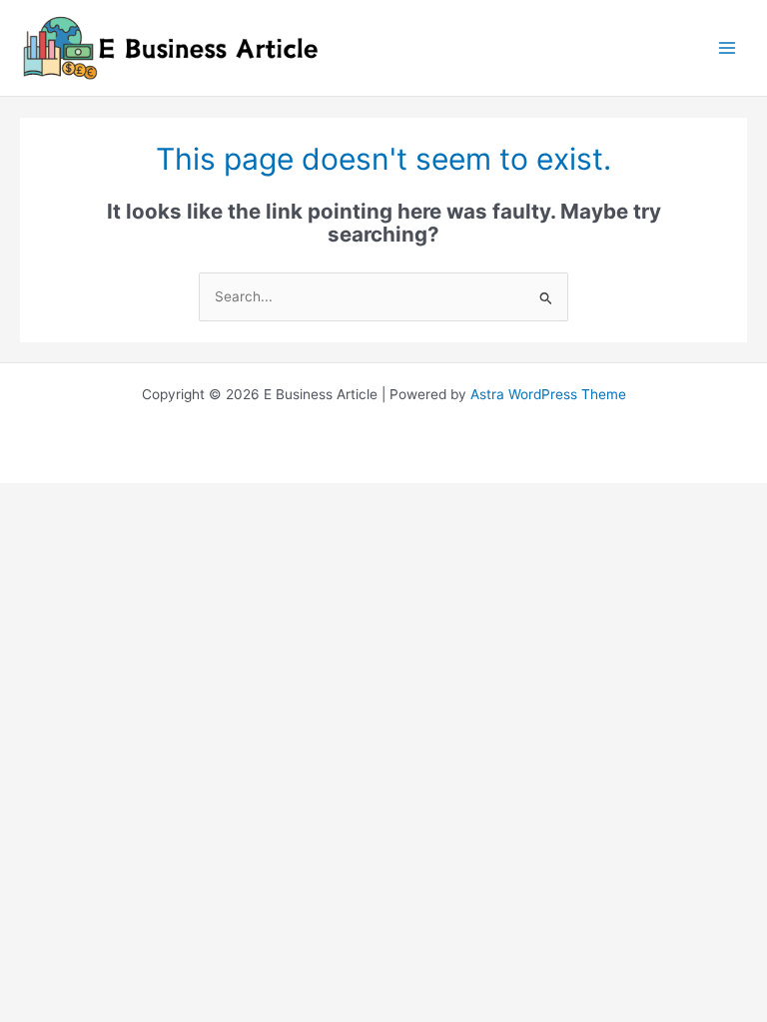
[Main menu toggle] (727, 48)
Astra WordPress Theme (548, 394)
